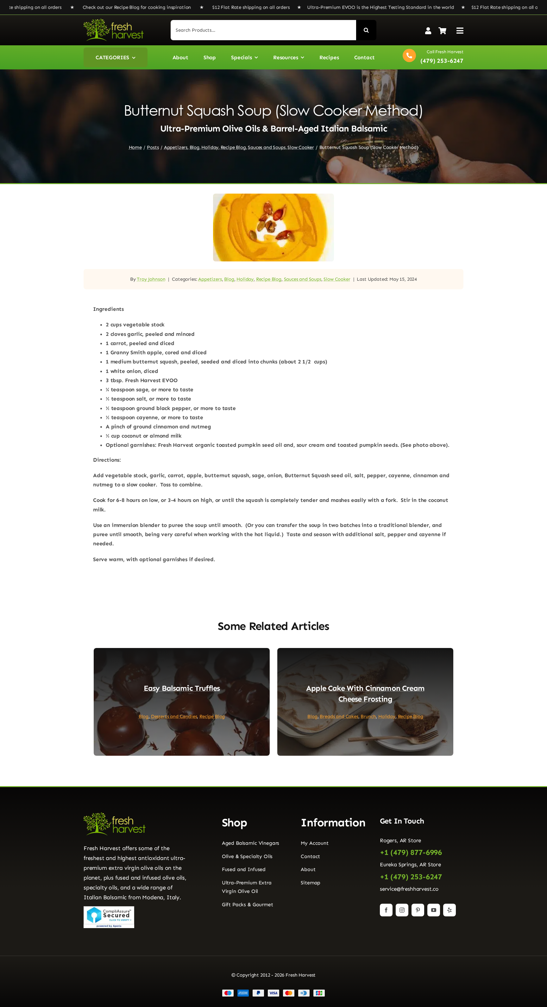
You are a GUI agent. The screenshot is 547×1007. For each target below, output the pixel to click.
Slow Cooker (337, 279)
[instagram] (402, 910)
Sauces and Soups (302, 279)
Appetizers (210, 279)
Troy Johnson (151, 279)
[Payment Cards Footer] (273, 992)
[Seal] (109, 909)
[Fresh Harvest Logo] (114, 21)
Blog (229, 279)
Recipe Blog (268, 279)
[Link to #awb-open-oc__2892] (459, 31)
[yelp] (449, 910)
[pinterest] (418, 910)
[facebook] (386, 910)
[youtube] (433, 910)
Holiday (245, 279)
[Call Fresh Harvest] (431, 57)
